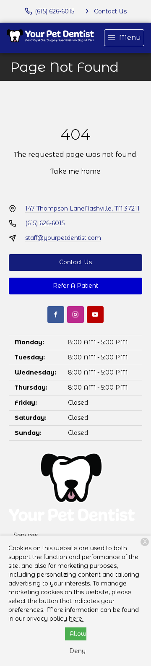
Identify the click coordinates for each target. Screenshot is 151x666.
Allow (77, 633)
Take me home (75, 171)
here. (76, 618)
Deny (77, 651)
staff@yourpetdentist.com (63, 238)
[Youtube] (95, 314)
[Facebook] (55, 314)
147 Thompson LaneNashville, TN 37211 (82, 208)
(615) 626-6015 (45, 223)
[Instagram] (75, 314)
